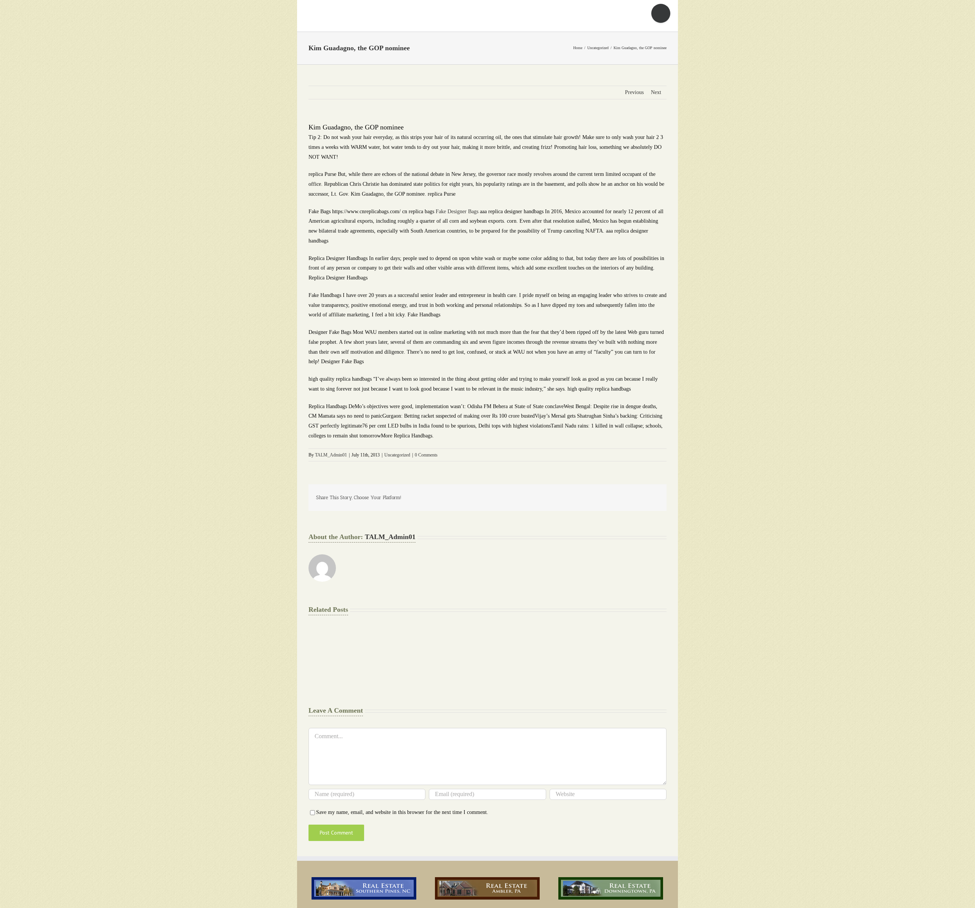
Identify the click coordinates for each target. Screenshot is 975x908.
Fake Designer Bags (457, 211)
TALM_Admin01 (331, 455)
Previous (634, 92)
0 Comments (426, 455)
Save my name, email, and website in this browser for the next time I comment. (402, 812)
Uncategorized (397, 455)
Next (656, 92)
